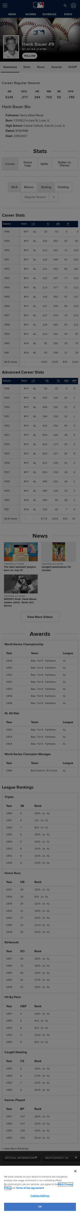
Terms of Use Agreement (30, 1188)
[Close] (75, 1171)
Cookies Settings (40, 1195)
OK (40, 1206)
